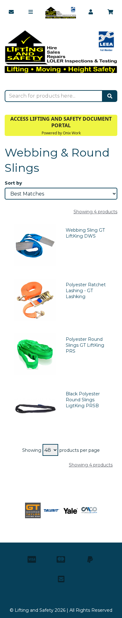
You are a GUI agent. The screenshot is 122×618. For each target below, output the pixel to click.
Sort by (13, 183)
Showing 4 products (95, 212)
